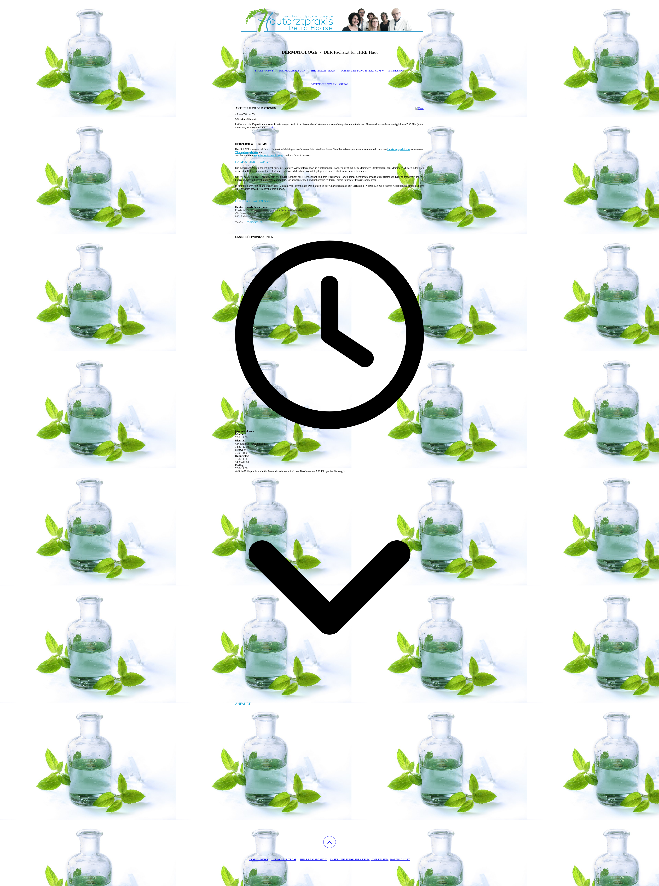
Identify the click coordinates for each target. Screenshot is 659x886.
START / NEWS (264, 70)
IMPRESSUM (396, 70)
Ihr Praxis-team (283, 859)
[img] (329, 17)
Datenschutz (400, 859)
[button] (329, 842)
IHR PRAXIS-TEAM (323, 70)
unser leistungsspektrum (350, 859)
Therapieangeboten (246, 152)
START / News (258, 859)
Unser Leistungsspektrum (361, 70)
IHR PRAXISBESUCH (292, 70)
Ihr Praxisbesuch (313, 859)
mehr (271, 127)
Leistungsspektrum (398, 149)
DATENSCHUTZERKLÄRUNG (329, 84)
